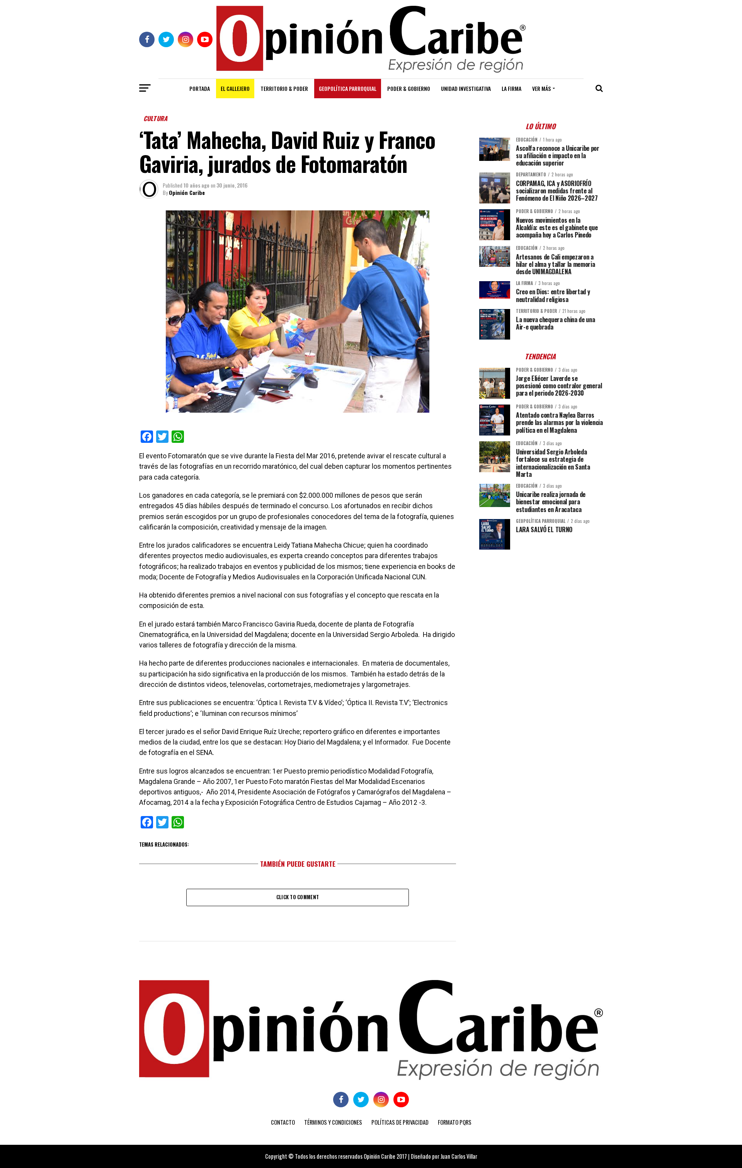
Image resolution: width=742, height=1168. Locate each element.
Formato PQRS (454, 1122)
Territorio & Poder (284, 88)
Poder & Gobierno (408, 88)
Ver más (541, 88)
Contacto (283, 1122)
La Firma (511, 88)
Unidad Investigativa (466, 88)
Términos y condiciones (333, 1122)
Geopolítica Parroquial (347, 88)
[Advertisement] (541, 609)
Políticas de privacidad (400, 1122)
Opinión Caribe (187, 192)
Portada (199, 88)
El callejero (235, 88)
